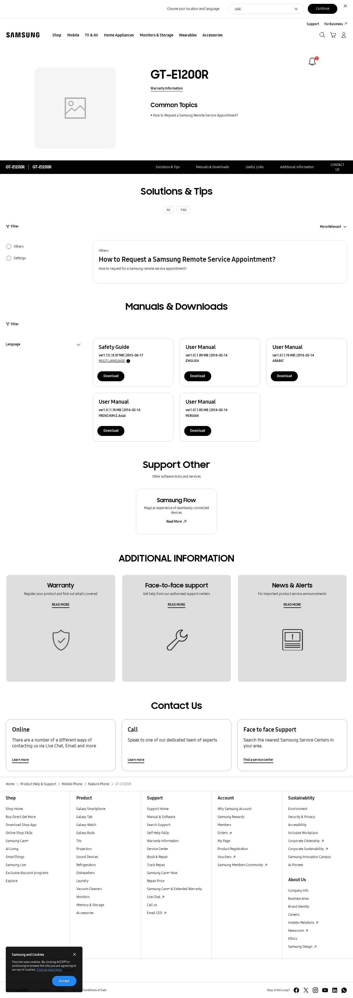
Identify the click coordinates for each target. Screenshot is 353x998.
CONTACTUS (337, 167)
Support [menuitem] (313, 24)
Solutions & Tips (168, 167)
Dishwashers (85, 873)
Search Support (158, 825)
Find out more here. (49, 969)
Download (111, 376)
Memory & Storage (90, 905)
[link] (312, 61)
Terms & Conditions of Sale (89, 990)
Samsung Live (16, 865)
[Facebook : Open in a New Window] (296, 990)
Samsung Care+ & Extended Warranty (174, 889)
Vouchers (225, 857)
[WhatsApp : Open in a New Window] (344, 990)
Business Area (298, 898)
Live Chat (154, 897)
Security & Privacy (301, 817)
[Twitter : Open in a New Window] (306, 990)
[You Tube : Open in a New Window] (325, 990)
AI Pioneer (295, 865)
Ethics (292, 938)
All (168, 210)
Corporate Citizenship (304, 841)
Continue (322, 8)
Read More (174, 521)
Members (224, 825)
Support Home (158, 809)
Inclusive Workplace (303, 833)
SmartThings (15, 857)
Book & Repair (157, 857)
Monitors (83, 897)
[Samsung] (23, 35)
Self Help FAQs (158, 833)
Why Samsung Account (235, 809)
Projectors (84, 849)
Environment (297, 809)
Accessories (84, 913)
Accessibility (297, 825)
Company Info (298, 890)
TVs (78, 841)
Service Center (157, 849)
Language (13, 345)
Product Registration (233, 849)
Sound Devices (87, 857)
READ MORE (60, 604)
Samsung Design (300, 946)
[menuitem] (57, 35)
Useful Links (254, 167)
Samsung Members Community (241, 865)
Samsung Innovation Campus (309, 857)
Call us (152, 905)
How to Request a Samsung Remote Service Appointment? (195, 115)
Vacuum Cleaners (89, 889)
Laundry (82, 881)
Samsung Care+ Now (162, 873)
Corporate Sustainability (306, 849)
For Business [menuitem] (333, 24)
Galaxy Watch (86, 825)
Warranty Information (167, 88)
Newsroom (296, 930)
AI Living (12, 849)
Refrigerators (86, 865)
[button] (220, 261)
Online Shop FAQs (19, 833)
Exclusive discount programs (27, 873)
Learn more (20, 760)
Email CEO (155, 913)
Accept (64, 981)
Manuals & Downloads (212, 167)
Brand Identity (298, 906)
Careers (293, 914)
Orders (223, 833)
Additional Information (297, 167)
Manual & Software (161, 817)
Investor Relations (301, 922)
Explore (11, 881)
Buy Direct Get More (21, 817)
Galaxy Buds (85, 833)
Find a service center (258, 760)
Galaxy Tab (84, 817)
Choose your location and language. (193, 9)
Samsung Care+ (17, 841)
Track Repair (156, 865)
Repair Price (155, 881)
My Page (224, 841)
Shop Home (14, 809)
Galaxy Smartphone (90, 809)
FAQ (183, 210)
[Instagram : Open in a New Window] (315, 990)
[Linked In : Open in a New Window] (335, 990)
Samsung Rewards (231, 817)
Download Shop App (21, 825)
